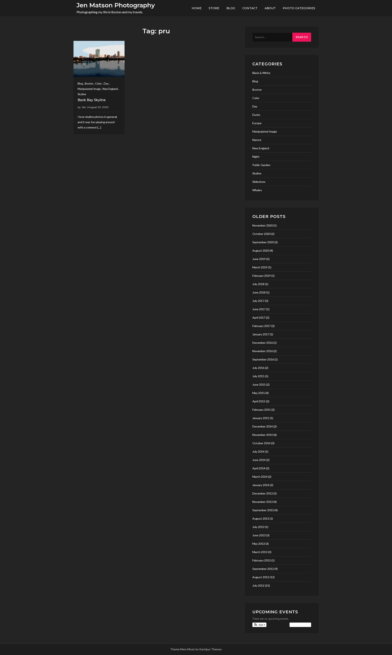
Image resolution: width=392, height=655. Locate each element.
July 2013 (258, 527)
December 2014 (262, 426)
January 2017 (260, 334)
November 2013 (262, 501)
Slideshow (258, 181)
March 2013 (259, 552)
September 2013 (263, 510)
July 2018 (258, 284)
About (270, 8)
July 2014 (258, 451)
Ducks (256, 114)
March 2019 (259, 267)
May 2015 (258, 393)
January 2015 (260, 418)
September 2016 (263, 359)
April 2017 (258, 317)
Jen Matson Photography (116, 5)
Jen (84, 107)
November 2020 (262, 225)
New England (110, 88)
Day (106, 83)
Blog (230, 8)
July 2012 (258, 585)
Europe (257, 123)
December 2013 (262, 493)
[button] (259, 625)
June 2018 (259, 292)
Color (98, 83)
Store (214, 8)
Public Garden (261, 165)
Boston (89, 83)
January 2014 (260, 485)
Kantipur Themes (210, 649)
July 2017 (258, 300)
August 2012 (260, 577)
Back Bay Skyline (92, 100)
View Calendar (299, 624)
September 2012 (263, 568)
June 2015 (259, 384)
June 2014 (259, 460)
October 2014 (261, 443)
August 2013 (260, 518)
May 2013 (258, 543)
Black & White (261, 73)
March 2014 (259, 476)
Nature (256, 140)
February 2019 (261, 275)
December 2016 (262, 342)
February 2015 (261, 409)
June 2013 (259, 535)
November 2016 (262, 351)
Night (255, 156)
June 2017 (259, 309)
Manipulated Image (89, 88)
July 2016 (258, 367)
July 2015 (258, 376)
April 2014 (258, 468)
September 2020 (263, 242)
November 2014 (262, 434)
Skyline (82, 94)
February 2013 (261, 560)
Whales (257, 190)
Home (197, 8)
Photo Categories (299, 8)
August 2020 (260, 250)
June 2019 (259, 259)
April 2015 (258, 401)
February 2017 (261, 326)
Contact (249, 8)
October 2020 (261, 233)
